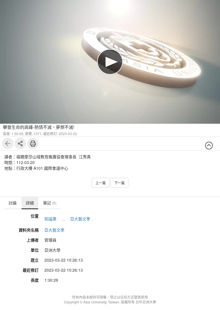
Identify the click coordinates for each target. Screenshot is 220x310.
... (63, 219)
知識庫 (50, 219)
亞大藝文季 (80, 219)
